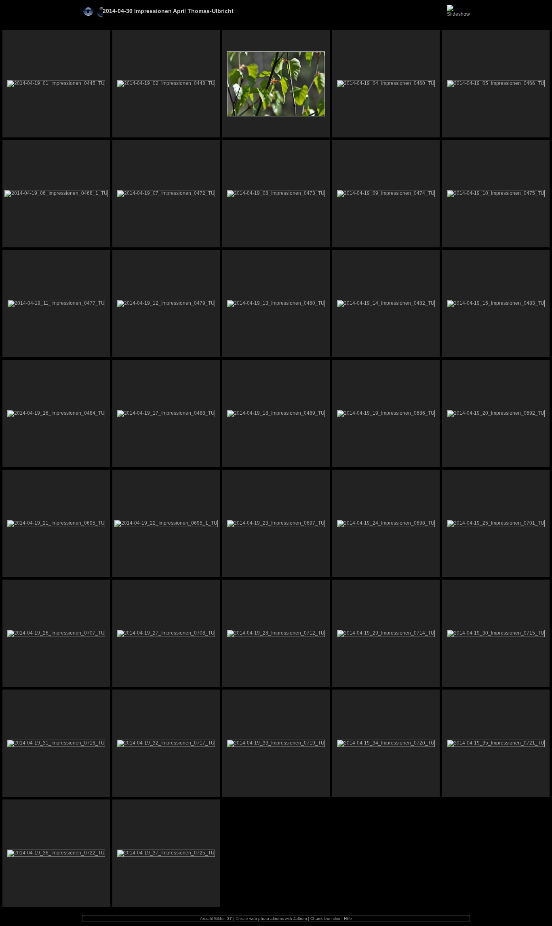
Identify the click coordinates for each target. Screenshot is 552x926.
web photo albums (266, 918)
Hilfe (348, 918)
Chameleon (321, 918)
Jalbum (300, 918)
